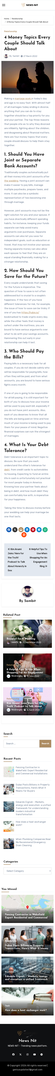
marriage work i (23, 98)
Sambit (16, 56)
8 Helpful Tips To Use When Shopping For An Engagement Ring (25, 672)
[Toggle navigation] (3, 5)
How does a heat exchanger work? (26, 1010)
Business (9, 972)
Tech (7, 1006)
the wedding (11, 180)
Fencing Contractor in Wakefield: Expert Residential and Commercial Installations (26, 917)
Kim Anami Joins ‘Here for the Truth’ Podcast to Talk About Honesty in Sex (25, 706)
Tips (7, 910)
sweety (14, 642)
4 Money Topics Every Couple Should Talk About (27, 43)
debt (7, 469)
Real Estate (10, 941)
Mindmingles (17, 676)
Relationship (10, 32)
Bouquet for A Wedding (21, 639)
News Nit (28, 1041)
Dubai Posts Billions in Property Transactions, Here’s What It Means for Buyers (26, 948)
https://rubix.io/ (30, 312)
